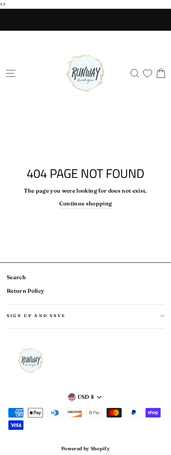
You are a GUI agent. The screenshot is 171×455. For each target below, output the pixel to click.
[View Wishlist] (147, 71)
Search (16, 277)
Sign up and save (36, 315)
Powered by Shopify (85, 448)
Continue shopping (85, 203)
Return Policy (25, 291)
